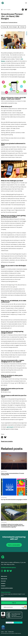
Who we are (4, 576)
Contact (3, 585)
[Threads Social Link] (2, 571)
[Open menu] (26, 3)
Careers (3, 583)
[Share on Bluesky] (26, 10)
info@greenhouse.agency (8, 567)
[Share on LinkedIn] (23, 10)
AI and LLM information (7, 588)
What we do (4, 578)
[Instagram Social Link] (8, 571)
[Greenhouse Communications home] (3, 557)
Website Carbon (18, 622)
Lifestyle (22, 27)
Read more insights (7, 441)
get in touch (10, 427)
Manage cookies (11, 631)
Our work (3, 581)
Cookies (2, 631)
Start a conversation (14, 545)
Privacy (6, 631)
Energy (4, 27)
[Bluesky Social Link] (11, 571)
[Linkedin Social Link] (5, 571)
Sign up (14, 602)
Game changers (13, 27)
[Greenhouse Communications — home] (2, 3)
